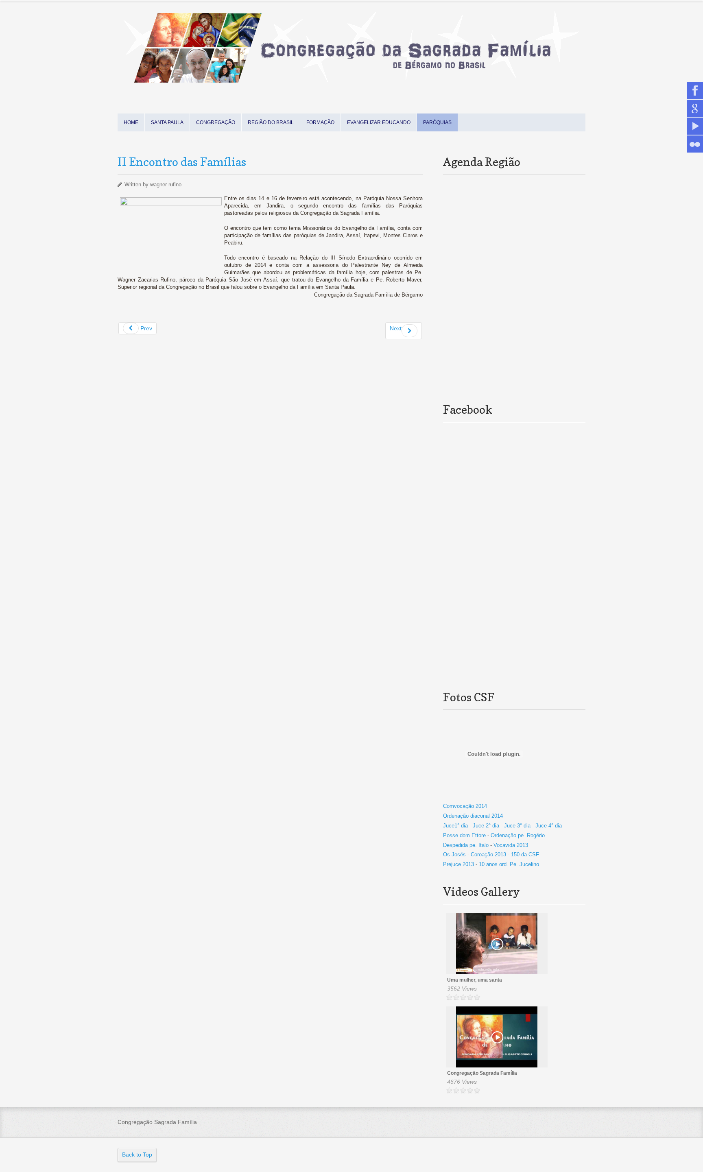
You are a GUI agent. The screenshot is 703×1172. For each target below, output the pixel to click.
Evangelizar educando (378, 122)
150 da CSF (525, 854)
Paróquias (437, 122)
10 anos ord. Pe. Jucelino (509, 864)
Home (131, 122)
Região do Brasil (271, 122)
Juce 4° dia (548, 826)
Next (396, 328)
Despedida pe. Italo (466, 845)
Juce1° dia (455, 826)
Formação (320, 122)
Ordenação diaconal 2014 (473, 816)
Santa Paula (167, 122)
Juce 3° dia (518, 826)
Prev (145, 328)
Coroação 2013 (488, 854)
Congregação (215, 122)
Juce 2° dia (487, 826)
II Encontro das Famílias (182, 162)
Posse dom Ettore (464, 835)
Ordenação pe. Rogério (518, 835)
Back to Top (137, 1154)
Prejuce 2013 (459, 864)
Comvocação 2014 (465, 806)
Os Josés (454, 854)
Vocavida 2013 (510, 845)
